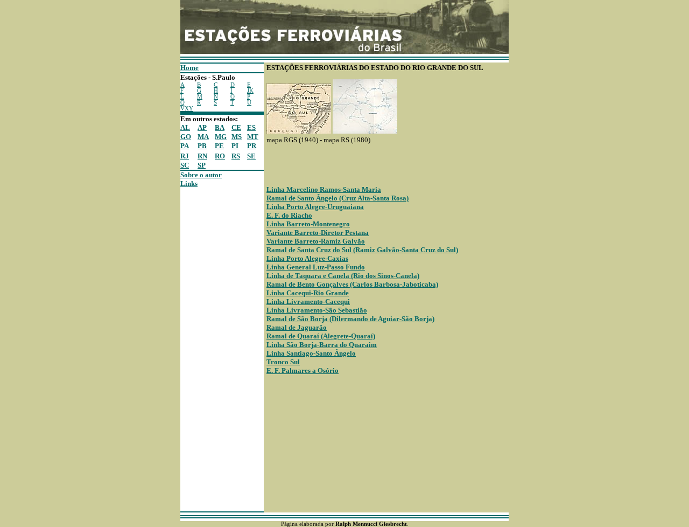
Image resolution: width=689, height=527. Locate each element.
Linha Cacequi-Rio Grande (307, 293)
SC (184, 165)
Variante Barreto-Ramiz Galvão (315, 241)
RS (235, 156)
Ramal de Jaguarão (296, 327)
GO (185, 137)
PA (184, 146)
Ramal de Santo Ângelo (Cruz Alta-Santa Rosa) (337, 198)
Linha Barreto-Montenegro (308, 224)
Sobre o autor (201, 175)
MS (236, 137)
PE (219, 146)
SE (251, 156)
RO (220, 156)
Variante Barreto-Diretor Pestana (317, 232)
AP (202, 127)
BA (219, 127)
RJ (184, 156)
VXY (186, 109)
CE (236, 127)
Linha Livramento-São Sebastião (316, 310)
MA (203, 137)
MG (221, 137)
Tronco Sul (283, 362)
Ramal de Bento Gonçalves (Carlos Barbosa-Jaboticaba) (352, 284)
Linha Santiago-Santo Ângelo (311, 353)
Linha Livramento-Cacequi (308, 301)
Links (189, 183)
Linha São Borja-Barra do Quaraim (321, 345)
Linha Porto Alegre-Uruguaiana (315, 207)
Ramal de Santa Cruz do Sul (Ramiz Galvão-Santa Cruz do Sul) (362, 250)
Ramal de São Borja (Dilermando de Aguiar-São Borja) (350, 319)
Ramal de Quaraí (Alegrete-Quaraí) (320, 336)
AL (185, 127)
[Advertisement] (212, 349)
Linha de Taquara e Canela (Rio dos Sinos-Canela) (342, 276)
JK (250, 91)
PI (234, 146)
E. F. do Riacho (289, 215)
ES (251, 127)
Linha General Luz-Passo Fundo (315, 267)
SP (202, 165)
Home (189, 68)
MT (252, 137)
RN (202, 156)
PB (202, 146)
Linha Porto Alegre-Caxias (307, 258)
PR (251, 146)
